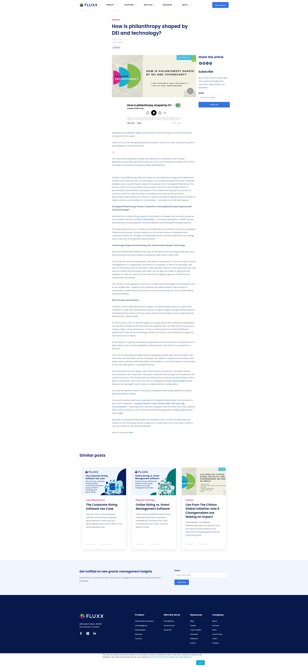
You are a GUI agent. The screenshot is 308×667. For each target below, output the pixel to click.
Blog (192, 621)
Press (214, 630)
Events (193, 643)
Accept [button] (200, 663)
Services (138, 634)
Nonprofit (168, 630)
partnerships (178, 380)
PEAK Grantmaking (145, 219)
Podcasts (194, 634)
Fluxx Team (117, 39)
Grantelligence (141, 626)
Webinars (194, 639)
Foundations (169, 621)
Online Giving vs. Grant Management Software (153, 507)
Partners (215, 626)
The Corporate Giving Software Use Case (101, 507)
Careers (215, 643)
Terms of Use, (157, 657)
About (214, 621)
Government (169, 626)
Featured (116, 47)
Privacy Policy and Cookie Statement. (177, 657)
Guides (193, 626)
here (130, 432)
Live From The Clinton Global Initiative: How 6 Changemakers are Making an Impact (202, 511)
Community (217, 634)
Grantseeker (140, 630)
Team (214, 639)
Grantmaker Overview (144, 621)
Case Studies (195, 630)
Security (138, 639)
